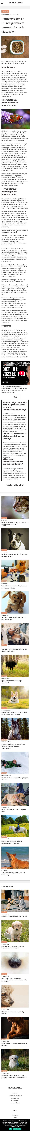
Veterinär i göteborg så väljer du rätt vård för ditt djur (13, 619)
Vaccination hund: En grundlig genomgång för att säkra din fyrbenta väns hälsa (14, 980)
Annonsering (15, 1115)
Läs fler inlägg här (15, 485)
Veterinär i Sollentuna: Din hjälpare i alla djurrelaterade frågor (14, 650)
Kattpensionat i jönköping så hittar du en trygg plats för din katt (14, 524)
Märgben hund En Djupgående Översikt (14, 916)
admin (16, 14)
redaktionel (5, 11)
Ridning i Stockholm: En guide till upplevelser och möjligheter (11, 842)
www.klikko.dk (16, 1103)
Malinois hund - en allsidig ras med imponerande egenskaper (12, 947)
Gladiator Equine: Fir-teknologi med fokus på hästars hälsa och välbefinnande (13, 746)
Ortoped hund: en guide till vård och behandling (13, 874)
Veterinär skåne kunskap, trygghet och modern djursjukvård (14, 587)
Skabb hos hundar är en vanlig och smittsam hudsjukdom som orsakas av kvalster (14, 1077)
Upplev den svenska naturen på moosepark (11, 682)
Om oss (15, 1117)
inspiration (4, 518)
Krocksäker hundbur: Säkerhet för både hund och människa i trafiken (14, 713)
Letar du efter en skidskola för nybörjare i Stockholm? (14, 779)
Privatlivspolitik (17, 1128)
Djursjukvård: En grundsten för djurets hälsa (13, 810)
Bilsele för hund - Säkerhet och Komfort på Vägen (14, 1044)
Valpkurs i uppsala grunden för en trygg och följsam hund (14, 555)
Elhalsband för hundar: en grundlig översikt (12, 1012)
